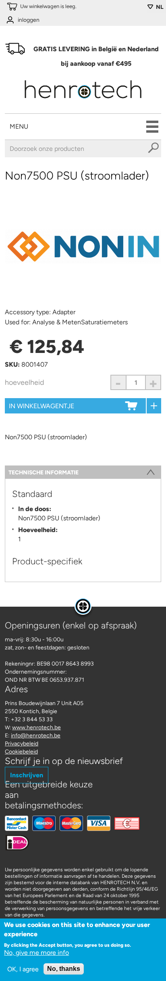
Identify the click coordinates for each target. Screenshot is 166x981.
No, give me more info (36, 952)
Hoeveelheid (24, 382)
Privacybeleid (21, 743)
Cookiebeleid (21, 751)
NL (160, 7)
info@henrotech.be (35, 735)
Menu (19, 126)
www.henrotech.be (36, 727)
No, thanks (63, 968)
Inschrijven (26, 775)
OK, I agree (23, 969)
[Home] (83, 101)
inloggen (28, 20)
